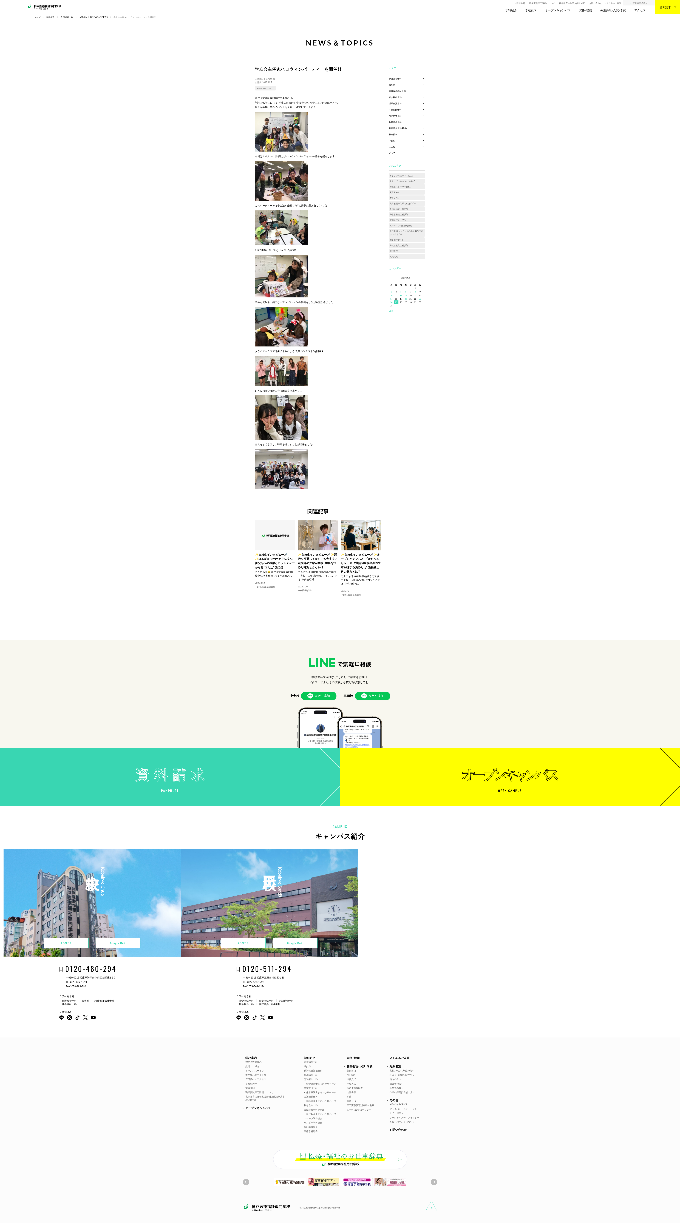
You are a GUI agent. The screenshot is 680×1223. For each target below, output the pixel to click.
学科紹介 (511, 10)
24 (391, 302)
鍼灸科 (272, 79)
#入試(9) (394, 256)
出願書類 (351, 1092)
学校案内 (531, 10)
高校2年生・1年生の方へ (402, 1070)
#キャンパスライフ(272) (401, 175)
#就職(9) (394, 251)
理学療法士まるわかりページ (321, 1083)
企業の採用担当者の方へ (402, 1092)
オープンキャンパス (558, 10)
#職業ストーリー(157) (400, 186)
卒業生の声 (251, 1083)
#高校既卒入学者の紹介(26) (403, 203)
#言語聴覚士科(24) (399, 209)
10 (391, 295)
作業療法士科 (395, 109)
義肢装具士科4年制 (398, 128)
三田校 (392, 146)
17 (391, 298)
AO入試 (351, 1075)
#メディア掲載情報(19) (401, 225)
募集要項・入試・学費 (613, 10)
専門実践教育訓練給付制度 (360, 1105)
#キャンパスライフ (265, 88)
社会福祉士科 (395, 97)
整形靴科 (393, 134)
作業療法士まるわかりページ (321, 1092)
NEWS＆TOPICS (398, 1104)
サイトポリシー (398, 1113)
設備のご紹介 (252, 1066)
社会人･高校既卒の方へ (402, 1075)
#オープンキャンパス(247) (402, 181)
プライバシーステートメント (405, 1108)
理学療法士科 (395, 103)
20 (406, 298)
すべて (392, 153)
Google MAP (118, 943)
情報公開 (520, 3)
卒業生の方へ (396, 1088)
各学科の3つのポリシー (359, 1109)
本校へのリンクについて (402, 1121)
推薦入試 (351, 1079)
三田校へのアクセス (255, 1079)
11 (396, 295)
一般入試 (351, 1083)
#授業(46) (394, 197)
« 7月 (391, 310)
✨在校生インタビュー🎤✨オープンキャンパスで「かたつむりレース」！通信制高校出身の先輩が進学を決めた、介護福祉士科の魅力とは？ (361, 562)
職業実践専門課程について (542, 3)
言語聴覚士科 (395, 115)
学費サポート (354, 1101)
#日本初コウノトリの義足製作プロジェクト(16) (406, 232)
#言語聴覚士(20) (398, 220)
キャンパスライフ (254, 1070)
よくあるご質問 (613, 3)
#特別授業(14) (396, 239)
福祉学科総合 (311, 1127)
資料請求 (665, 7)
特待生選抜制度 (355, 1088)
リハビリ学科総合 (313, 1122)
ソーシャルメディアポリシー (405, 1117)
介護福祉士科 (261, 79)
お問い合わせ (595, 3)
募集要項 (351, 1070)
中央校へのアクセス (255, 1075)
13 (406, 295)
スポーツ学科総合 (313, 1118)
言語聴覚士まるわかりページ (321, 1101)
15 (415, 295)
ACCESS (66, 943)
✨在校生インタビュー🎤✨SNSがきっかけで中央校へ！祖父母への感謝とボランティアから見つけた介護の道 (275, 560)
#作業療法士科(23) (399, 214)
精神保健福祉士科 (397, 91)
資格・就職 (585, 10)
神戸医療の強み (253, 1061)
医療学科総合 (311, 1131)
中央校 (258, 586)
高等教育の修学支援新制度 (572, 3)
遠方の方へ (395, 1079)
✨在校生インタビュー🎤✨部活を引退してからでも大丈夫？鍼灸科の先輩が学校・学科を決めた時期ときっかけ (317, 560)
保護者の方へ (396, 1083)
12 (401, 295)
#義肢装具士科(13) (399, 245)
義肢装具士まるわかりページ (321, 1114)
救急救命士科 (395, 122)
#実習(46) (394, 192)
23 (420, 298)
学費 (349, 1096)
